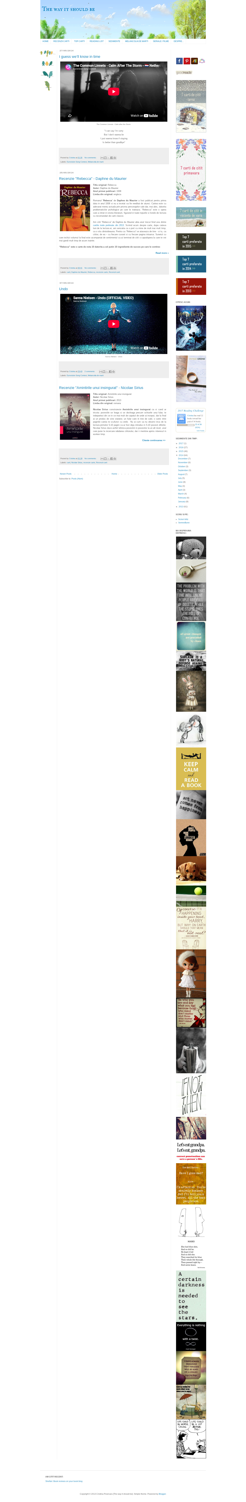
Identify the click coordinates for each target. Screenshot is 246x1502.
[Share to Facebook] (111, 157)
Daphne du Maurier (79, 272)
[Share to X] (108, 157)
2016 (181, 447)
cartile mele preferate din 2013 (108, 225)
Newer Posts (65, 474)
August (181, 474)
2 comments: (90, 371)
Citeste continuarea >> (154, 440)
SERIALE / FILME (161, 41)
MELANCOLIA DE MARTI (136, 41)
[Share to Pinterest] (114, 157)
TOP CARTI (79, 41)
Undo (63, 289)
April (180, 490)
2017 (181, 443)
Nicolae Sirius (76, 462)
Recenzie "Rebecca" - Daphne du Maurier (93, 179)
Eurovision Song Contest (77, 162)
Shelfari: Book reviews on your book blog (64, 1481)
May (180, 486)
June (180, 482)
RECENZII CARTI (61, 41)
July (180, 478)
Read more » (162, 253)
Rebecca (91, 272)
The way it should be (68, 9)
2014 (181, 455)
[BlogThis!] (105, 157)
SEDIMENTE (114, 41)
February (182, 498)
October (182, 466)
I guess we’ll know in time (79, 56)
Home (114, 474)
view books (200, 430)
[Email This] (102, 157)
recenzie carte (102, 272)
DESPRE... (179, 41)
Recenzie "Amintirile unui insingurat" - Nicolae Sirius (101, 388)
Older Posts (162, 474)
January (182, 501)
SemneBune (184, 523)
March (181, 494)
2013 (181, 506)
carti (68, 272)
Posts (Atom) (77, 479)
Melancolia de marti (95, 162)
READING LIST (97, 41)
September (183, 470)
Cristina (190, 415)
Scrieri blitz (183, 519)
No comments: (91, 158)
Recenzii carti (114, 272)
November (183, 462)
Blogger (162, 1494)
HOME (46, 41)
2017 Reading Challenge (191, 410)
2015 (181, 451)
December (183, 458)
